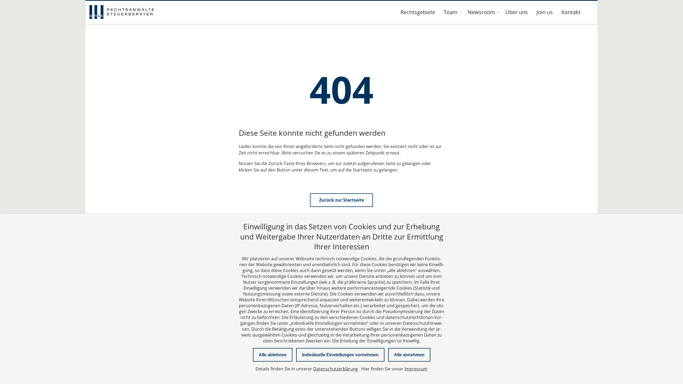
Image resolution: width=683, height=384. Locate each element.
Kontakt (571, 12)
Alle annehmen (409, 355)
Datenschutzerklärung (335, 369)
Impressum (415, 369)
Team (451, 12)
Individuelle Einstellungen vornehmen (340, 355)
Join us (545, 12)
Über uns (516, 12)
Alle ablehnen (273, 355)
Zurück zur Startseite (341, 200)
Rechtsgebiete (417, 12)
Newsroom (481, 12)
